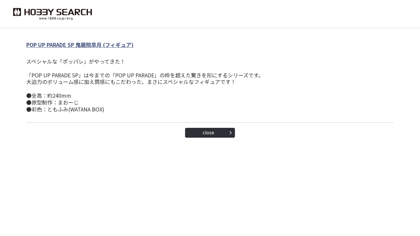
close (208, 132)
